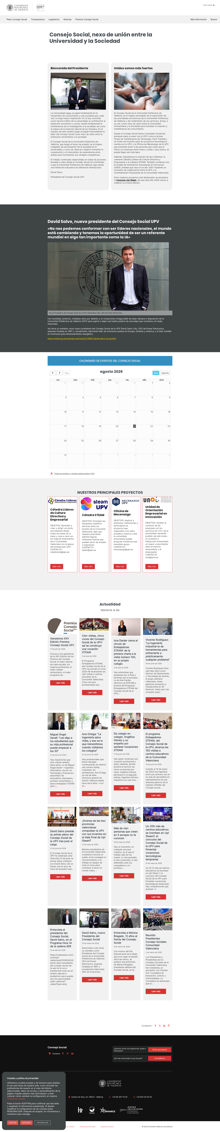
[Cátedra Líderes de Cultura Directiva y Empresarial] (62, 501)
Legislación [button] (54, 19)
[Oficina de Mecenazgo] (126, 502)
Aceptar (12, 1123)
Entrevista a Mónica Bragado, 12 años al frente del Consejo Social (126, 937)
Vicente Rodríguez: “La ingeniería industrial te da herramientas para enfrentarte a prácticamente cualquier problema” (158, 649)
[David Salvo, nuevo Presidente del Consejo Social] (94, 918)
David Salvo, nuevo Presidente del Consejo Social (93, 936)
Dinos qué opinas (160, 1050)
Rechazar (26, 1123)
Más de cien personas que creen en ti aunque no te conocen (126, 833)
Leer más (63, 683)
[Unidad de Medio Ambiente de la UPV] (92, 1114)
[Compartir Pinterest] (168, 1025)
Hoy (67, 373)
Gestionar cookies (107, 1127)
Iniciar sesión (208, 5)
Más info (57, 566)
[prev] (53, 373)
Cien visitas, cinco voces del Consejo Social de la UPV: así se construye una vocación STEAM (93, 644)
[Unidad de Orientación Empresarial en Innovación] (157, 500)
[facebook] (63, 1053)
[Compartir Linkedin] (164, 1025)
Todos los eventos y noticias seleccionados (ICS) (74, 473)
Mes (156, 373)
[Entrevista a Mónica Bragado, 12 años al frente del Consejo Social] (126, 918)
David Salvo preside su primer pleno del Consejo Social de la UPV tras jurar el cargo (62, 838)
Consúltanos (160, 1058)
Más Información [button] (199, 19)
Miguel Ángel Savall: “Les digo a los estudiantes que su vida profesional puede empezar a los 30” (62, 743)
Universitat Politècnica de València (160, 1127)
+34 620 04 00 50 (144, 1097)
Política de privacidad (87, 1127)
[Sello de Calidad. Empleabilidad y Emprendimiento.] (131, 1113)
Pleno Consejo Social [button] (17, 19)
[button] (213, 19)
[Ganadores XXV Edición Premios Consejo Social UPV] (62, 626)
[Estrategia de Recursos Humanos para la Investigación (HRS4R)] (80, 1113)
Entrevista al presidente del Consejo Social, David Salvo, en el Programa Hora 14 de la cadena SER (61, 938)
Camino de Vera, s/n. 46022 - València (87, 1097)
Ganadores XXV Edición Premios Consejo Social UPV (62, 642)
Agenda (165, 373)
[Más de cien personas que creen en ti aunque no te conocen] (126, 815)
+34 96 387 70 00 (119, 1097)
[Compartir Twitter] (159, 1025)
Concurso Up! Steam (126, 180)
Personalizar (42, 1123)
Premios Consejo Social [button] (86, 19)
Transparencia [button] (38, 19)
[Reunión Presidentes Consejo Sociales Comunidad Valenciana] (157, 919)
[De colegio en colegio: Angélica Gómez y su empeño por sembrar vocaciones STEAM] (126, 721)
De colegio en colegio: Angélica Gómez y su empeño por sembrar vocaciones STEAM (126, 742)
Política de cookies (67, 1127)
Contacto (56, 1053)
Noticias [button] (67, 19)
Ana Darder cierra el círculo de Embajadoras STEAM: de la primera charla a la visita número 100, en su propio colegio (126, 652)
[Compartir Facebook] (155, 1025)
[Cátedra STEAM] (94, 504)
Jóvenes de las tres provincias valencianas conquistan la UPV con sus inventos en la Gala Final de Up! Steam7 (94, 830)
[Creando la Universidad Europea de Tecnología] (107, 1112)
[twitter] (67, 1053)
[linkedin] (72, 1053)
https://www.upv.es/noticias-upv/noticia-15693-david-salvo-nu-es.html (82, 338)
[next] (60, 373)
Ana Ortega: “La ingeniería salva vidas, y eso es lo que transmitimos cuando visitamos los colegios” (92, 742)
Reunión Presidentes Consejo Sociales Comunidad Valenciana (156, 942)
